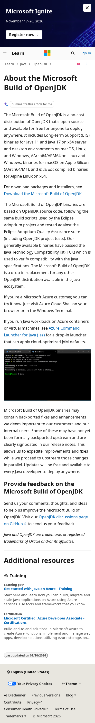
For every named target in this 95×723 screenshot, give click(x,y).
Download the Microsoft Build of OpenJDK (43, 193)
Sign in (85, 53)
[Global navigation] (5, 53)
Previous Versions (45, 695)
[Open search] (73, 53)
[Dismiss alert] (87, 8)
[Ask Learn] (79, 64)
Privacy (33, 702)
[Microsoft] (47, 53)
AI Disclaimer (15, 695)
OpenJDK (40, 64)
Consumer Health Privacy (24, 709)
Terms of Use (65, 709)
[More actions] (87, 64)
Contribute (12, 702)
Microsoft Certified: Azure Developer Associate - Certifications (44, 620)
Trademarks (13, 716)
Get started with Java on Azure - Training (38, 589)
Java (23, 64)
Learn (9, 64)
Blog (69, 695)
